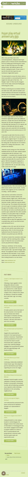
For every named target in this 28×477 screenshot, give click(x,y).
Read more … (11, 302)
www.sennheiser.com (10, 260)
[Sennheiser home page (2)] (14, 17)
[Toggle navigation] (2, 7)
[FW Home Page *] (14, 23)
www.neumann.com (10, 262)
